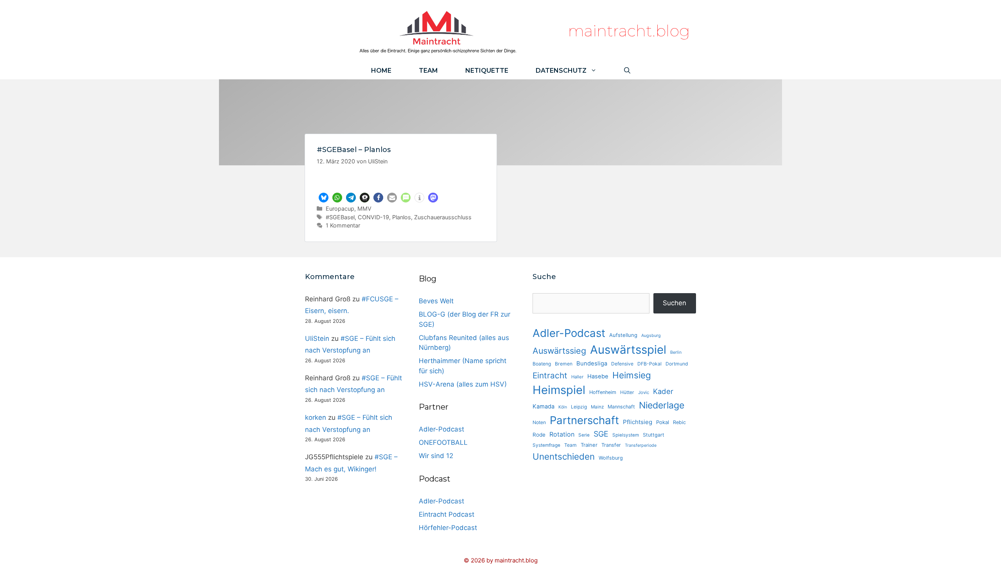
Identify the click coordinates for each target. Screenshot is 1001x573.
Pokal (662, 422)
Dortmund (677, 364)
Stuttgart (653, 435)
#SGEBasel (340, 217)
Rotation (561, 434)
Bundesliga (591, 363)
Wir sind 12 (436, 456)
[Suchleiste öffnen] (627, 70)
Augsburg (651, 335)
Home (381, 70)
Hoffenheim (602, 392)
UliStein (317, 338)
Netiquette (486, 70)
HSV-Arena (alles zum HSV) (463, 384)
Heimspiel (559, 390)
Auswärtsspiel (628, 349)
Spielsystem (625, 435)
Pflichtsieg (637, 422)
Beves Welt (436, 301)
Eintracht (550, 375)
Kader (663, 391)
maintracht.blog (629, 30)
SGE (601, 434)
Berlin (676, 352)
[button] (323, 197)
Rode (539, 435)
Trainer (589, 445)
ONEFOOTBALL (443, 442)
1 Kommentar (343, 225)
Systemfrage (546, 445)
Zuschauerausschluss (443, 217)
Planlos (401, 217)
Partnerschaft (584, 420)
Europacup (340, 208)
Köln (562, 407)
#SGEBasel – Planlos (354, 149)
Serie (584, 435)
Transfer (611, 445)
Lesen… (401, 181)
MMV (364, 208)
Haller (577, 377)
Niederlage (661, 405)
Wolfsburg (611, 458)
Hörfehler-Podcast (448, 528)
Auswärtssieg (559, 351)
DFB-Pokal (649, 364)
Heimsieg (631, 375)
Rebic (679, 422)
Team (428, 70)
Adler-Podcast (441, 429)
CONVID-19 (373, 217)
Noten (539, 422)
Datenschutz (561, 70)
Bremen (563, 364)
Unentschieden (564, 456)
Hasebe (597, 376)
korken (315, 417)
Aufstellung (623, 335)
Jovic (643, 392)
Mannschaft (621, 407)
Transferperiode (641, 445)
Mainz (597, 407)
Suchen (674, 303)
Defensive (622, 364)
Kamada (543, 406)
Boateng (542, 364)
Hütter (627, 392)
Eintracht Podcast (446, 514)
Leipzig (579, 407)
